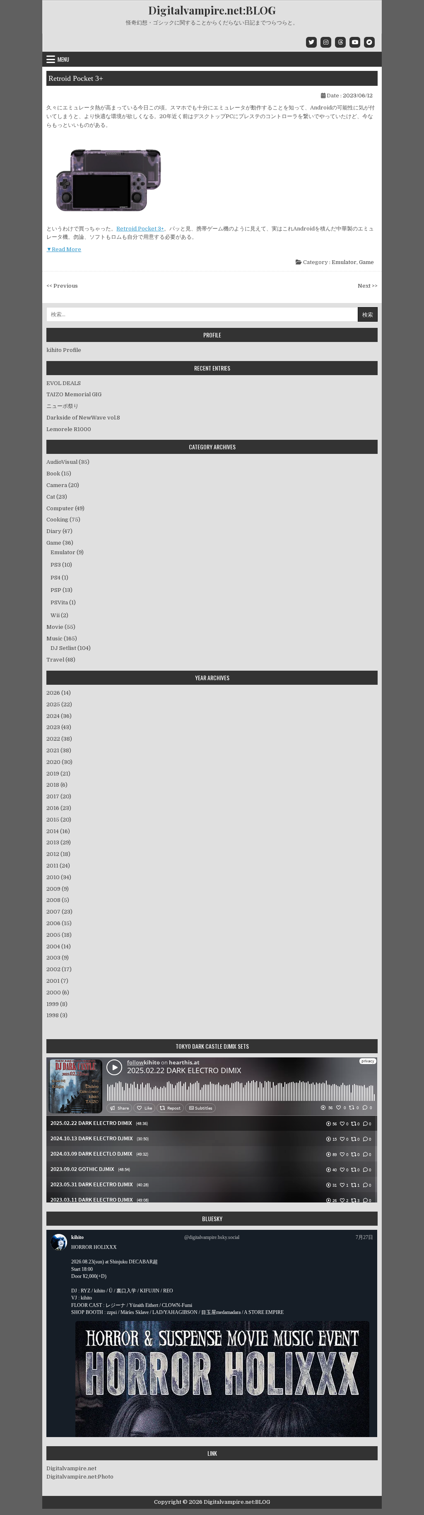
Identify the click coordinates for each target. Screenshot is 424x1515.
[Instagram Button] (325, 42)
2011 (58, 866)
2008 (57, 900)
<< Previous (62, 286)
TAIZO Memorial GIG (73, 394)
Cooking (57, 519)
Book (53, 473)
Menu (63, 59)
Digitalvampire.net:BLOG (212, 10)
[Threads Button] (340, 42)
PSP (56, 590)
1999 (56, 1004)
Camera (56, 485)
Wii (55, 615)
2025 (59, 704)
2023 (58, 727)
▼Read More (63, 249)
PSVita (59, 602)
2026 (58, 693)
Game (366, 262)
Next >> (368, 286)
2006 (59, 923)
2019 (58, 774)
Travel (55, 660)
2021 (58, 750)
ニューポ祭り (62, 406)
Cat (50, 497)
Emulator (344, 262)
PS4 (55, 577)
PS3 (56, 565)
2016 (58, 808)
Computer (60, 508)
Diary (53, 531)
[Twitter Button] (311, 42)
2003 (57, 958)
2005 (59, 935)
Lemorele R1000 (68, 429)
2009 (57, 889)
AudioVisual (61, 462)
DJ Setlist (63, 648)
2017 (58, 796)
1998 (56, 1015)
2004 (58, 946)
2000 (57, 992)
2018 (56, 785)
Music (54, 638)
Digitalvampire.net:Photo (79, 1477)
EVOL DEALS (63, 383)
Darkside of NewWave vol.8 (83, 418)
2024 (59, 716)
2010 (58, 877)
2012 (58, 854)
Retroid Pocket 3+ (75, 78)
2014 (58, 831)
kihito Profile (63, 350)
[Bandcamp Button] (369, 42)
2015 (58, 820)
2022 (59, 739)
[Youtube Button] (354, 42)
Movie (54, 627)
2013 (58, 842)
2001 (57, 981)
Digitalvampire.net (71, 1468)
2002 (59, 969)
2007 (59, 912)
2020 (59, 762)
